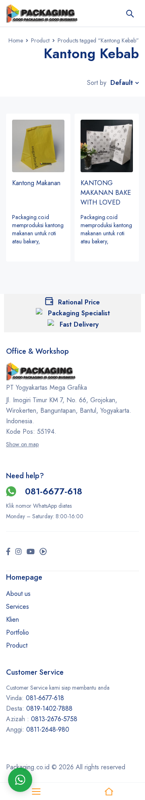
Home (15, 40)
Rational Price (79, 302)
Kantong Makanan (36, 183)
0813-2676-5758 (54, 719)
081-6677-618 (53, 491)
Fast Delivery (79, 324)
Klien (12, 619)
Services (17, 606)
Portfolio (17, 632)
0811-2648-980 (47, 729)
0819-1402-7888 (50, 708)
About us (18, 593)
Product (40, 40)
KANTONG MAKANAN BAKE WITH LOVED (106, 192)
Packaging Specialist (79, 313)
